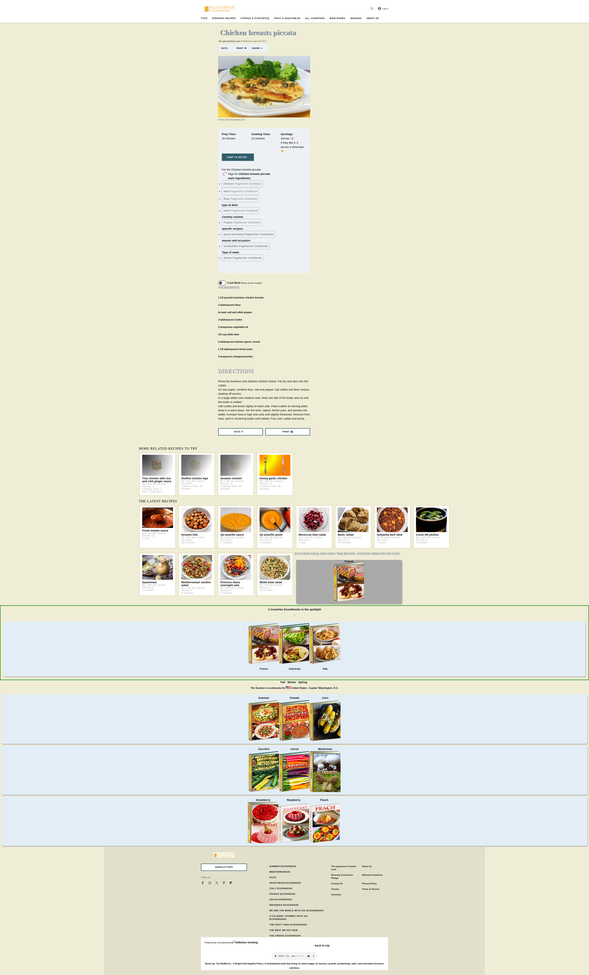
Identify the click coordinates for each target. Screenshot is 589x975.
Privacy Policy (369, 883)
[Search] (372, 8)
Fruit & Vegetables (287, 18)
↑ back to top (321, 945)
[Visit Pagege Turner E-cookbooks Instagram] (210, 883)
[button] (224, 867)
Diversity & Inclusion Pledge (342, 876)
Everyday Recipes (224, 18)
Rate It (238, 431)
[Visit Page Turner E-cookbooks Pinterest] (224, 883)
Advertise (336, 894)
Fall (282, 682)
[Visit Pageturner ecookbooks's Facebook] (203, 883)
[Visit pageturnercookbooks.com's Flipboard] (231, 883)
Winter (291, 682)
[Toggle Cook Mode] (222, 282)
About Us (372, 18)
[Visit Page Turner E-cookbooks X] (217, 883)
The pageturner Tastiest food (343, 868)
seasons (356, 18)
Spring (302, 682)
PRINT (240, 48)
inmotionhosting (225, 942)
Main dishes (337, 18)
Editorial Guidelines (372, 875)
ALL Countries (315, 18)
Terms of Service (370, 889)
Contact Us (337, 883)
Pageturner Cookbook (242, 183)
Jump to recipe (237, 157)
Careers (335, 889)
